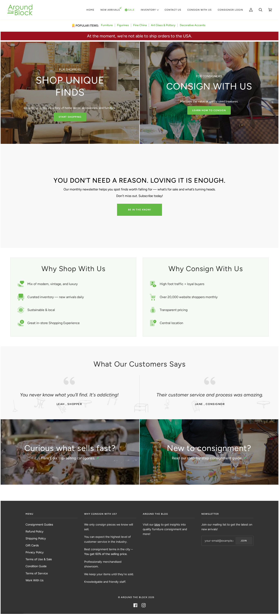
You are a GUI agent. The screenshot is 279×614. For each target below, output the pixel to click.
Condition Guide (36, 566)
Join (244, 540)
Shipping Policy (36, 538)
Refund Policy (35, 531)
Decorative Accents (192, 25)
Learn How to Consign (209, 110)
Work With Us (35, 580)
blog (157, 524)
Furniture (107, 25)
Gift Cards (32, 545)
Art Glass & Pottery (163, 25)
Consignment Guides (39, 524)
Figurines (123, 25)
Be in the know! (139, 209)
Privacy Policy (35, 552)
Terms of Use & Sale (39, 559)
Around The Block (134, 597)
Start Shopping (70, 116)
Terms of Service (37, 573)
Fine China (140, 25)
